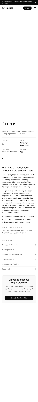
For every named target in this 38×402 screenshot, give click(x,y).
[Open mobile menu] (35, 8)
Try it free (27, 8)
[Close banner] (35, 2)
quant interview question (25, 131)
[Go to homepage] (7, 8)
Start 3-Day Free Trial (19, 298)
